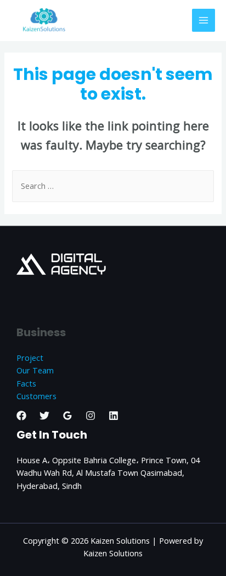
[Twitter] (44, 416)
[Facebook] (21, 416)
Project (29, 357)
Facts (26, 383)
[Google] (67, 416)
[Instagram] (90, 416)
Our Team (35, 370)
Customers (36, 395)
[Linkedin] (113, 416)
